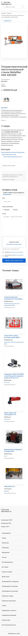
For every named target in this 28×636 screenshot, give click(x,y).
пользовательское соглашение (16, 252)
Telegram (6, 515)
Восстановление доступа (9, 625)
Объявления (5, 543)
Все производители (7, 562)
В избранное (7, 20)
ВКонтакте (2, 515)
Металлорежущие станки (9, 154)
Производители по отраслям (10, 586)
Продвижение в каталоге (9, 610)
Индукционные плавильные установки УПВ (13, 450)
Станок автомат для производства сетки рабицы (13, 298)
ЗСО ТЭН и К (7, 419)
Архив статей (5, 576)
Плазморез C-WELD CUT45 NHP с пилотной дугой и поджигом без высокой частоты (14, 376)
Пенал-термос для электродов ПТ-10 (10, 413)
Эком (5, 456)
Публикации (5, 547)
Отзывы (4, 557)
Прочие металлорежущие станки (12, 156)
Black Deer (6, 491)
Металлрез (4, 107)
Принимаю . (14, 252)
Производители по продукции (10, 581)
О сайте (4, 605)
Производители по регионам (10, 591)
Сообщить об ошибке (8, 179)
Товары (4, 538)
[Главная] (6, 3)
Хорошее (6, 209)
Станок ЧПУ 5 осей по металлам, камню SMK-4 (12, 336)
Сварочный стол (9, 486)
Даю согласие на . (14, 256)
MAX (10, 515)
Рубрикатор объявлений (9, 601)
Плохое (15, 209)
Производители (6, 533)
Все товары (5, 567)
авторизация (7, 194)
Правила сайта (6, 620)
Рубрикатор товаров (7, 596)
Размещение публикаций (9, 615)
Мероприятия (5, 552)
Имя (3, 198)
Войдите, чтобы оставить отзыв (14, 260)
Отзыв (4, 213)
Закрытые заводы (7, 572)
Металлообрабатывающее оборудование (12, 152)
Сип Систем (7, 382)
